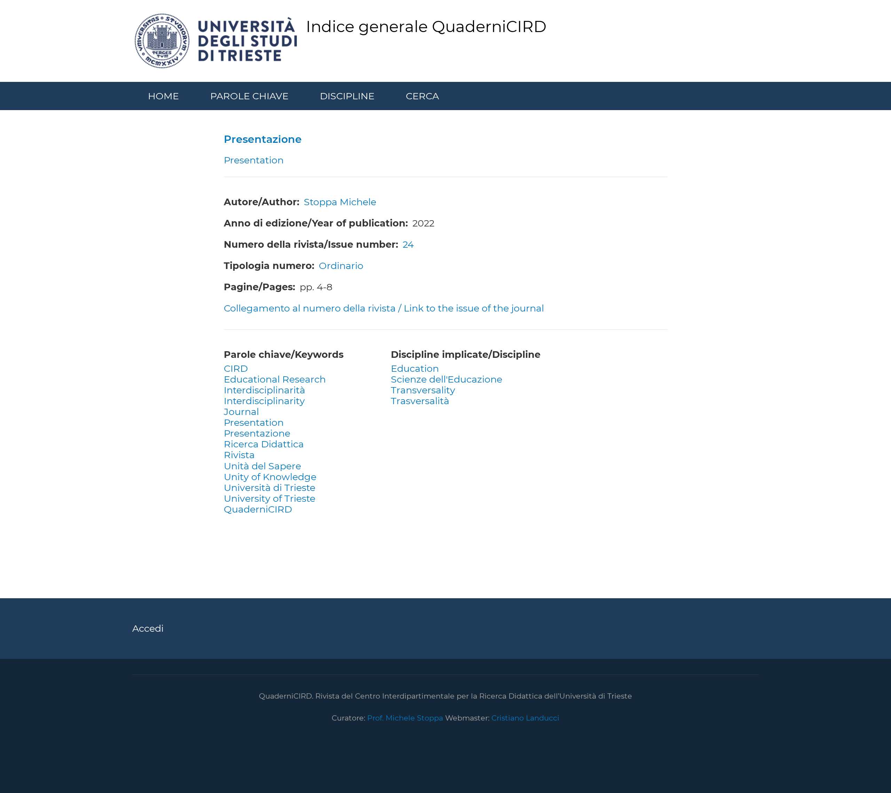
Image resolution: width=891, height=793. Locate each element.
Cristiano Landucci (525, 718)
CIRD (236, 368)
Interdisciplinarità (264, 390)
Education (415, 368)
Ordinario (341, 265)
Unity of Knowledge (270, 477)
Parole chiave (249, 96)
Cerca (422, 96)
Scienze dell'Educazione (446, 379)
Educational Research (275, 379)
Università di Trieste (269, 487)
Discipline (347, 96)
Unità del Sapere (262, 466)
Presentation (254, 422)
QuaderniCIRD (258, 509)
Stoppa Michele (340, 202)
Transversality (423, 390)
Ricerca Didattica (264, 444)
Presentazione (257, 433)
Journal (241, 411)
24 (408, 244)
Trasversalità (420, 401)
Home (163, 96)
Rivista (239, 455)
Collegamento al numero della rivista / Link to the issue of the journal (384, 308)
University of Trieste (269, 498)
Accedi (148, 628)
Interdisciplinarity (264, 401)
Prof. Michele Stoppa (404, 718)
